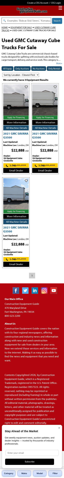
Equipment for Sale (21, 27)
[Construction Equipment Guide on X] (26, 292)
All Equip (7, 68)
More (58, 63)
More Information (16, 122)
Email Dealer (16, 170)
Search (57, 20)
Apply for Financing (16, 117)
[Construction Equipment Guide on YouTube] (54, 292)
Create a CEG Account (37, 2)
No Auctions (39, 68)
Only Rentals (54, 68)
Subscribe (29, 461)
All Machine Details (16, 127)
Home (5, 27)
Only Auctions (22, 68)
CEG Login (56, 2)
